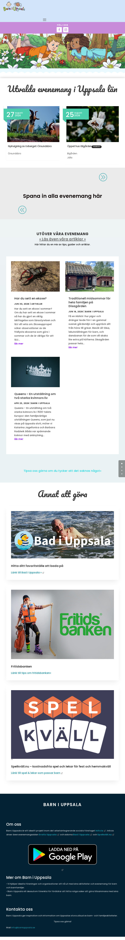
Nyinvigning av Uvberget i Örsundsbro (30, 146)
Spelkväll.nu (104, 834)
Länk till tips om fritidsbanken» (31, 673)
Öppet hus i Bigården (79, 146)
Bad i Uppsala (81, 834)
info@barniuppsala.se (23, 927)
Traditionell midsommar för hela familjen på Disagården (90, 302)
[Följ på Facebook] (59, 29)
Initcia (99, 830)
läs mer (18, 343)
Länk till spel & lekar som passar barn (35, 773)
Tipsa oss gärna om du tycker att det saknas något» (62, 471)
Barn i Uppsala (40, 403)
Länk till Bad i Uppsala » (26, 572)
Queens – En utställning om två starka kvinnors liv (35, 396)
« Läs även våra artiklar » (62, 239)
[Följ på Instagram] (65, 29)
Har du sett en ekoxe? (30, 298)
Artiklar (36, 304)
